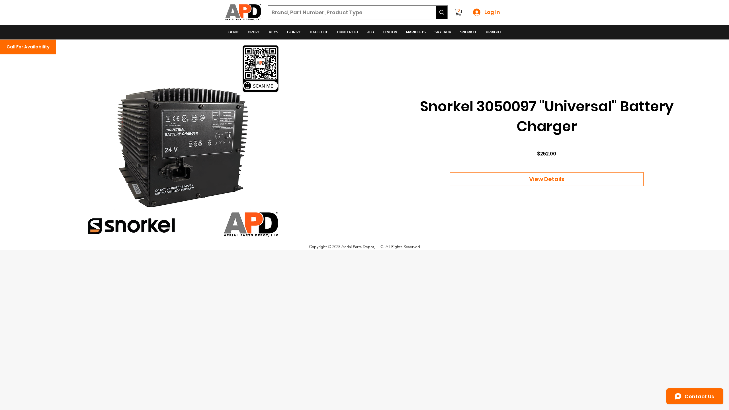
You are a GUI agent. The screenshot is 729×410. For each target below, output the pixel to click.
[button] (458, 12)
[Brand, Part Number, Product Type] (441, 12)
